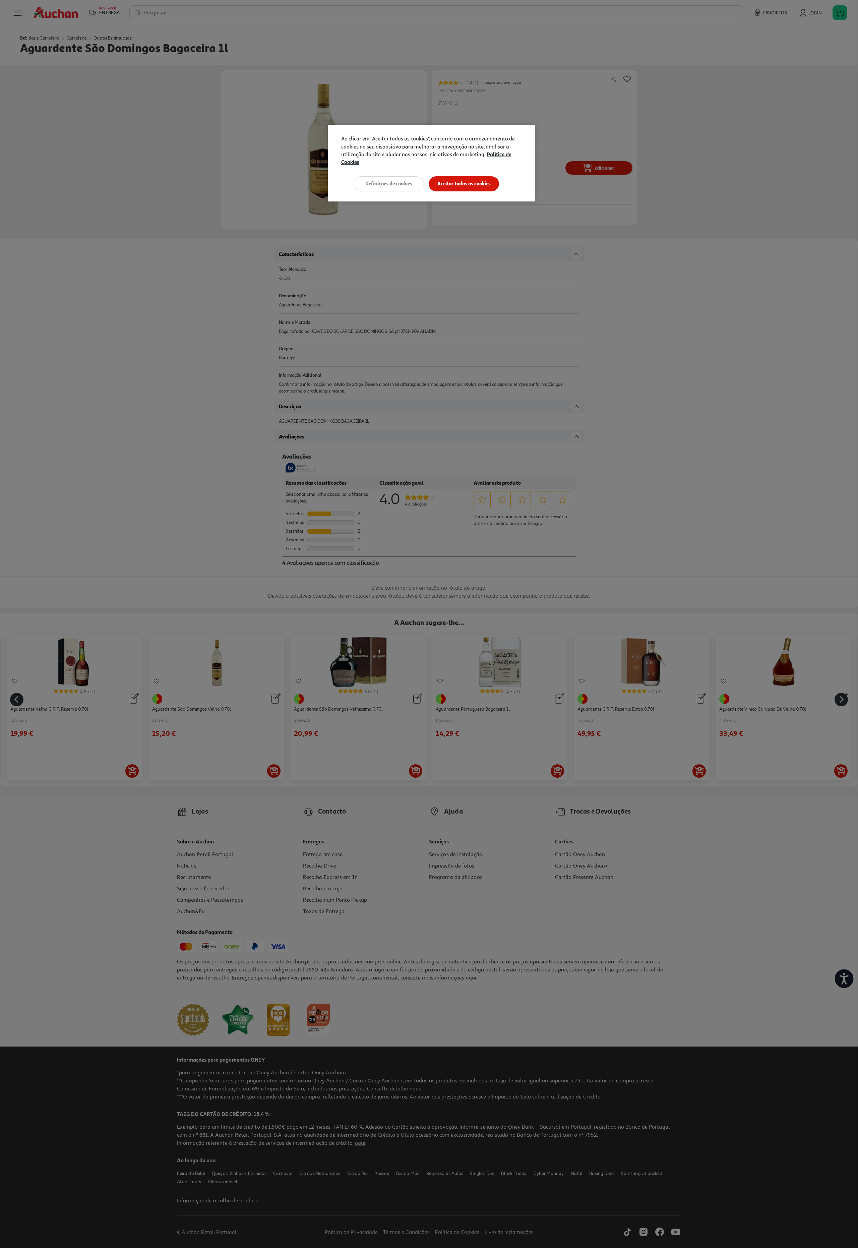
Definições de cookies (388, 183)
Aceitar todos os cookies (464, 183)
